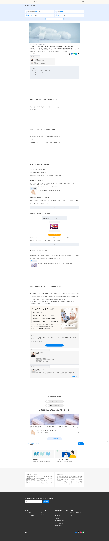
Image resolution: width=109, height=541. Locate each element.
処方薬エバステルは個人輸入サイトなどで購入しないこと (42, 76)
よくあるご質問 (57, 515)
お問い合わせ (72, 515)
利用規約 (56, 513)
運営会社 (41, 514)
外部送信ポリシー (58, 518)
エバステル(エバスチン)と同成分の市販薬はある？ (40, 70)
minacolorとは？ (43, 512)
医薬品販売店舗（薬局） (59, 525)
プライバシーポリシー (58, 517)
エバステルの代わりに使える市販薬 (38, 74)
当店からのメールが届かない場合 (75, 512)
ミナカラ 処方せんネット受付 (29, 514)
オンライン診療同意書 (58, 523)
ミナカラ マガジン (28, 512)
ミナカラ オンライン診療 (29, 515)
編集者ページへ (51, 362)
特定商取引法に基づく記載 (59, 520)
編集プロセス (72, 514)
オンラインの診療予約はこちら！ (32, 443)
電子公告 (56, 522)
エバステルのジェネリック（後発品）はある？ (40, 72)
